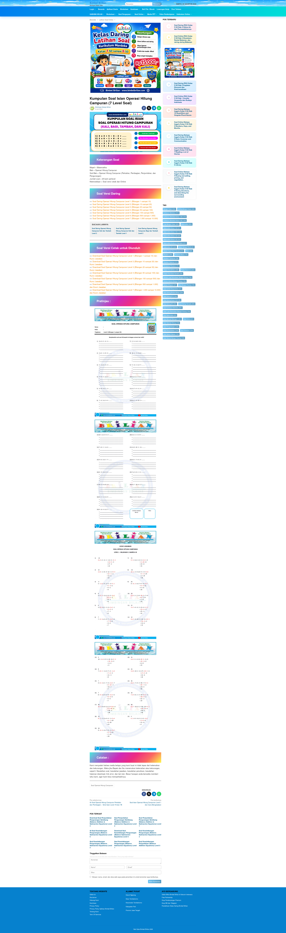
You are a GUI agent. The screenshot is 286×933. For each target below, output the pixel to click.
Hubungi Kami (94, 900)
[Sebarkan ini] (144, 108)
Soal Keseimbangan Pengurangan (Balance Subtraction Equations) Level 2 (101, 844)
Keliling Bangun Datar (186, 209)
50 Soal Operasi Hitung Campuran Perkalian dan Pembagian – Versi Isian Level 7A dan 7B (106, 802)
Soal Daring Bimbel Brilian (173, 292)
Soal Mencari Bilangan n (172, 319)
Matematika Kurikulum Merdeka (174, 243)
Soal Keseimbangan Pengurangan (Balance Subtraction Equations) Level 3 (150, 834)
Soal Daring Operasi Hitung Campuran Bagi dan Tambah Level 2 (148, 230)
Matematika (186, 224)
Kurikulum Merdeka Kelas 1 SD (174, 217)
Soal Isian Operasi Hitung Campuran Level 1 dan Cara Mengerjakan (145, 802)
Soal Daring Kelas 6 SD (172, 300)
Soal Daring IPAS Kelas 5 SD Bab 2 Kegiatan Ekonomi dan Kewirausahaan (183, 86)
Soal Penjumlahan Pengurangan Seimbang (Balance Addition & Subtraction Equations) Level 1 (150, 822)
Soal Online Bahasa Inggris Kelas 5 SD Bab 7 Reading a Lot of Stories (183, 151)
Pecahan (167, 254)
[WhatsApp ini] (159, 108)
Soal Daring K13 (170, 296)
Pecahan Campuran (171, 258)
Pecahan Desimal (170, 262)
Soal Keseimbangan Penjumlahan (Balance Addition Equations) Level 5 (149, 843)
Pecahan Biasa (181, 254)
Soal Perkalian (187, 330)
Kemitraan (93, 903)
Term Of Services (95, 914)
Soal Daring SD (170, 304)
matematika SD (169, 247)
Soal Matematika (169, 315)
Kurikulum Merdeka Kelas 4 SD (174, 220)
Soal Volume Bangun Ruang (173, 338)
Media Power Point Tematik (173, 251)
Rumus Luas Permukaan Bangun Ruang (177, 277)
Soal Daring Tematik (187, 304)
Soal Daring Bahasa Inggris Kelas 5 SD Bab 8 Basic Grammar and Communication (183, 138)
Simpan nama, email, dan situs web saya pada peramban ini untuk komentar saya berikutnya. (125, 877)
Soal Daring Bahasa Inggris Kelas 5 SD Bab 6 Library (183, 163)
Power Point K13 (188, 270)
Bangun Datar (169, 209)
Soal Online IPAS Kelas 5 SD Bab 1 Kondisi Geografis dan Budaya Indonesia (183, 99)
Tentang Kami (94, 911)
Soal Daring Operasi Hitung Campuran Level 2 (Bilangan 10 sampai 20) (122, 204)
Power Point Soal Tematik (173, 273)
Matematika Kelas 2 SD (171, 228)
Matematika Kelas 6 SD (171, 239)
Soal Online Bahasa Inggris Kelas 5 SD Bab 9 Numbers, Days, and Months (183, 125)
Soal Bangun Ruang (187, 285)
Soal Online (188, 319)
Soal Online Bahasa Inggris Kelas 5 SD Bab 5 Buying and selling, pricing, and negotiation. (183, 176)
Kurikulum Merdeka (171, 213)
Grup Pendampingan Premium (171, 900)
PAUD (189, 251)
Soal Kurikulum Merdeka (172, 308)
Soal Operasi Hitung (171, 323)
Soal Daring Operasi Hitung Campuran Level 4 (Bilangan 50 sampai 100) (123, 209)
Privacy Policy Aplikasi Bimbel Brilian (102, 909)
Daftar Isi (93, 894)
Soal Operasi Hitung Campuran (102, 785)
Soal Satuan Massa (171, 334)
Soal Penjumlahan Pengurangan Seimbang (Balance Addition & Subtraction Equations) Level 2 (125, 822)
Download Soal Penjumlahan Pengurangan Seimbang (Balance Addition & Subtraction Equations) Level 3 (101, 822)
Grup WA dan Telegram (169, 903)
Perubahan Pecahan (171, 266)
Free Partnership (167, 897)
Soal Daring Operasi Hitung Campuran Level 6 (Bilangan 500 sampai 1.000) (124, 215)
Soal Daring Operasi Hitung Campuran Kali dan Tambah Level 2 (101, 230)
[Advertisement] (179, 426)
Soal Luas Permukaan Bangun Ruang (176, 311)
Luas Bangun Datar (171, 224)
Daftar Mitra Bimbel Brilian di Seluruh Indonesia (177, 894)
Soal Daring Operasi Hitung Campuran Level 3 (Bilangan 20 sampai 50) (122, 207)
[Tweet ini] (149, 108)
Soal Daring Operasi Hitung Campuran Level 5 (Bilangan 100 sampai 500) (123, 212)
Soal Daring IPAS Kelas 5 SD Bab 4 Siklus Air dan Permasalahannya (183, 27)
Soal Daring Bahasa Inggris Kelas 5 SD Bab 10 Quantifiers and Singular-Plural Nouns (183, 112)
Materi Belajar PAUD (186, 247)
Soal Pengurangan (171, 327)
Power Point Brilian (171, 270)
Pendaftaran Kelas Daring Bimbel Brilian (175, 906)
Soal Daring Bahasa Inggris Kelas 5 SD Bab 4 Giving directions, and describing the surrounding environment (183, 192)
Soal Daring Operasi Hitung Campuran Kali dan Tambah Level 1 (125, 230)
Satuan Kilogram (169, 285)
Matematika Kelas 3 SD (172, 232)
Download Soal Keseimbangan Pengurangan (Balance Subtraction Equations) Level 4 (125, 834)
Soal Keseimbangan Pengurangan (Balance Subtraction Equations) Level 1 (125, 844)
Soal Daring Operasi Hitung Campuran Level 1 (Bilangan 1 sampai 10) (122, 201)
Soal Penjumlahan (170, 330)
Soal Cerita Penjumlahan (172, 289)
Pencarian (157, 4)
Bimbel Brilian (98, 3)
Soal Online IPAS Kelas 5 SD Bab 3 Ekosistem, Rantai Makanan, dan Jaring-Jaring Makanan (183, 39)
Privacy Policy (94, 906)
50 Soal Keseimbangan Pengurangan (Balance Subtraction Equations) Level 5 (101, 834)
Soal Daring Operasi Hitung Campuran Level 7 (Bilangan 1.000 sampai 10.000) (125, 218)
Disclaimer (93, 897)
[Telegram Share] (154, 108)
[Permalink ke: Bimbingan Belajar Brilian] (92, 108)
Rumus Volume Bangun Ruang (174, 281)
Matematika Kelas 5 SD (171, 236)
